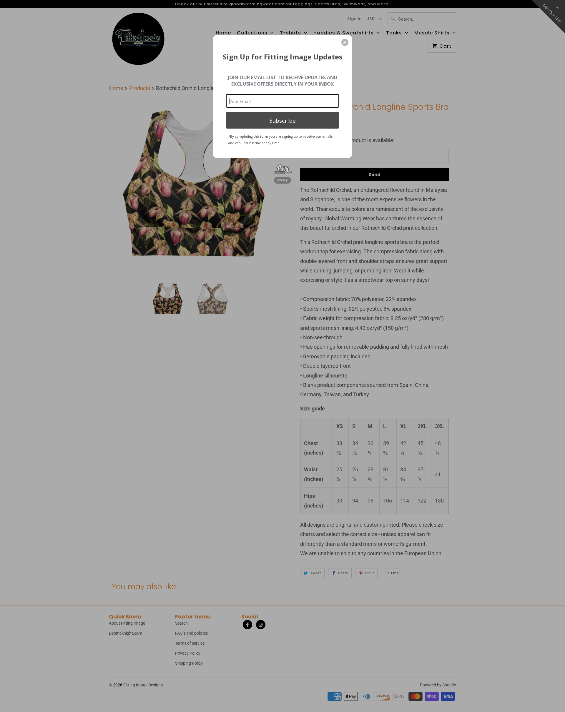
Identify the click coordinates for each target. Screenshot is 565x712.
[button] (344, 42)
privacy (282, 180)
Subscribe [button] (282, 120)
